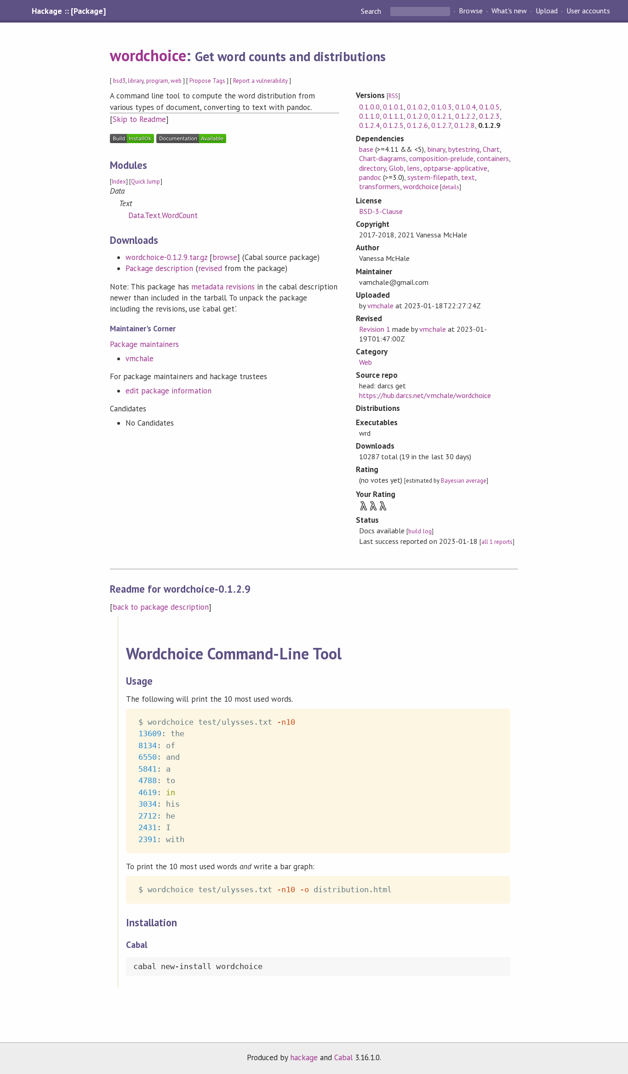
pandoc (370, 177)
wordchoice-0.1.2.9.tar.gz (166, 257)
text (468, 177)
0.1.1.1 (393, 116)
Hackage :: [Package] (68, 11)
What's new (509, 11)
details (450, 187)
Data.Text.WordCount (163, 215)
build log (419, 531)
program (157, 81)
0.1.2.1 (441, 116)
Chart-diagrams (382, 158)
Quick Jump (145, 181)
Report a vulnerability (260, 81)
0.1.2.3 (489, 116)
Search (372, 11)
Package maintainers (144, 344)
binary (436, 149)
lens (413, 168)
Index (119, 181)
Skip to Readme (139, 119)
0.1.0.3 (441, 106)
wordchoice (148, 55)
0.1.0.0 (369, 106)
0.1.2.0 (417, 116)
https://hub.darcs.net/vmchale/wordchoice (425, 395)
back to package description (161, 607)
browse (224, 257)
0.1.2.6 (417, 125)
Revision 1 (374, 329)
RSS (393, 96)
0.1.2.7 (441, 125)
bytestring (464, 149)
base (366, 149)
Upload (547, 11)
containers (493, 158)
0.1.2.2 (465, 116)
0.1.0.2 (417, 106)
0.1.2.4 (369, 125)
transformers (379, 186)
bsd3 (119, 81)
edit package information (168, 391)
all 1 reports (497, 542)
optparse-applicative (455, 168)
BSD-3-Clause (381, 211)
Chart (491, 149)
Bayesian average (463, 481)
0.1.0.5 (489, 106)
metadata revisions (223, 287)
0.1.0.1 (393, 106)
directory (372, 168)
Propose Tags (207, 81)
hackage (304, 1057)
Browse (470, 11)
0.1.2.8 (464, 125)
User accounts (588, 11)
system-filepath (432, 177)
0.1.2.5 (393, 125)
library (135, 81)
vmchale (140, 358)
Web (365, 362)
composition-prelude (441, 158)
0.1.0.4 (465, 106)
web (176, 81)
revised (210, 268)
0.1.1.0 (369, 116)
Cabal (343, 1057)
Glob (396, 168)
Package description (159, 268)
